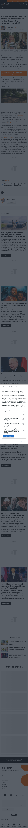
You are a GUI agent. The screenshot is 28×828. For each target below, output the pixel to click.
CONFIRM (8, 436)
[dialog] (14, 414)
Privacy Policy (22, 441)
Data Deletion (6, 441)
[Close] (25, 387)
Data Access (14, 441)
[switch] (23, 414)
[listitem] (14, 411)
